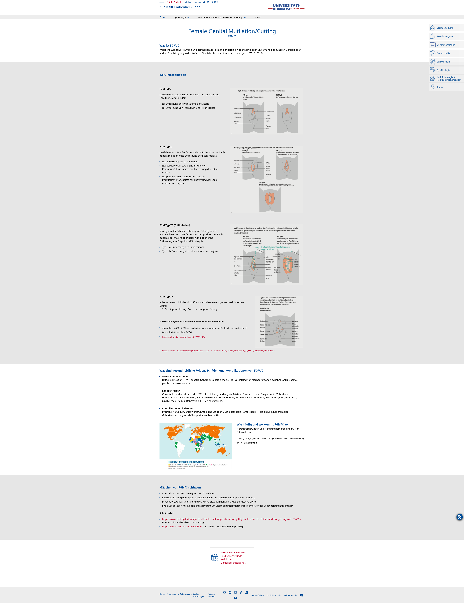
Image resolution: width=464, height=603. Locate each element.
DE (208, 1)
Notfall (173, 2)
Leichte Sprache (291, 595)
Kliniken (188, 2)
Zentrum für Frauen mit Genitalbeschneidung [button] (220, 17)
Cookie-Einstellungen (198, 595)
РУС (216, 1)
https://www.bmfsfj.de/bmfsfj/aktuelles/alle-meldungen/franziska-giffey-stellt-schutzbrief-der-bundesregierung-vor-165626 (230, 519)
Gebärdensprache (275, 595)
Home (163, 594)
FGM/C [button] (258, 17)
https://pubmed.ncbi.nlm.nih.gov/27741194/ (183, 337)
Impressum (173, 594)
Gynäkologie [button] (180, 17)
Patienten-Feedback (212, 595)
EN (211, 1)
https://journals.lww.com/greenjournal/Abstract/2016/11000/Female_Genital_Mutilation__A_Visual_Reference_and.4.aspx (218, 350)
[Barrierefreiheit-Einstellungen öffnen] (460, 517)
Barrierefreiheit (258, 595)
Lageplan (197, 2)
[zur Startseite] (286, 7)
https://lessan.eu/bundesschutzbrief (182, 526)
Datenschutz (186, 594)
